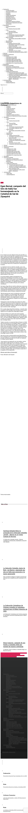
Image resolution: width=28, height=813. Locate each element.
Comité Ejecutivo (10, 10)
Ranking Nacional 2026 (14, 28)
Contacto (8, 13)
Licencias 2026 (7, 80)
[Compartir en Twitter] (15, 250)
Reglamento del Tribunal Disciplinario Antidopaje (14, 160)
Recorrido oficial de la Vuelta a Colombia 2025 (14, 787)
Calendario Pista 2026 (11, 58)
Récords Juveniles (13, 32)
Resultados (6, 64)
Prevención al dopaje (8, 65)
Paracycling (9, 42)
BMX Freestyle (9, 37)
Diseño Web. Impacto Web (8, 752)
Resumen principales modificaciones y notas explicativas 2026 (18, 76)
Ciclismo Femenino (10, 26)
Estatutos (8, 14)
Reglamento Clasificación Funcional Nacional (17, 141)
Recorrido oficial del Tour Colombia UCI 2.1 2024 (15, 776)
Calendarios (6, 55)
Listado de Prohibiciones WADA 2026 (18, 74)
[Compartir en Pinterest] (15, 251)
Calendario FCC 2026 (11, 56)
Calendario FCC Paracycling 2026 (14, 63)
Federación (6, 9)
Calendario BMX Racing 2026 (13, 59)
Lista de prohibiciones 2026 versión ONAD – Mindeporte (17, 78)
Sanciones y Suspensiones (12, 66)
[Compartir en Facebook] (15, 249)
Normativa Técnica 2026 (15, 50)
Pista (7, 30)
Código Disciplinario (11, 15)
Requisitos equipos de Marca (13, 21)
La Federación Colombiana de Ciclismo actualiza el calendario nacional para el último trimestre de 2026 (15, 608)
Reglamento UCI (10, 16)
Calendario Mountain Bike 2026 (13, 60)
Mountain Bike (9, 41)
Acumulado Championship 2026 (16, 34)
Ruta (7, 27)
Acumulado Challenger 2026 (16, 36)
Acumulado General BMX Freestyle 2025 (17, 131)
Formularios (9, 20)
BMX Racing (9, 33)
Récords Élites (12, 31)
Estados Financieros (11, 19)
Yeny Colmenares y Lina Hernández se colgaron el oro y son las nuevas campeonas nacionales (14, 653)
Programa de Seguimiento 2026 (16, 72)
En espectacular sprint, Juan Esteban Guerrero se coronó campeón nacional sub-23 (12, 656)
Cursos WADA (9, 70)
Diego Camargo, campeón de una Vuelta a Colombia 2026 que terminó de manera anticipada (14, 645)
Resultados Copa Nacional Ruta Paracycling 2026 (16, 45)
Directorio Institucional (11, 11)
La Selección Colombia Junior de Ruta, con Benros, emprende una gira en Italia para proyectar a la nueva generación (14, 571)
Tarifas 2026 (9, 81)
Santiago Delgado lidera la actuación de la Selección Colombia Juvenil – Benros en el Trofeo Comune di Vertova (15, 534)
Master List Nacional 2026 (15, 47)
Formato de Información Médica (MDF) (18, 52)
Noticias (5, 53)
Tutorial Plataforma (10, 82)
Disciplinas (6, 25)
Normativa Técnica (10, 17)
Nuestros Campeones (8, 54)
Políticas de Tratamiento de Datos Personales (16, 115)
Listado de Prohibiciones (12, 71)
